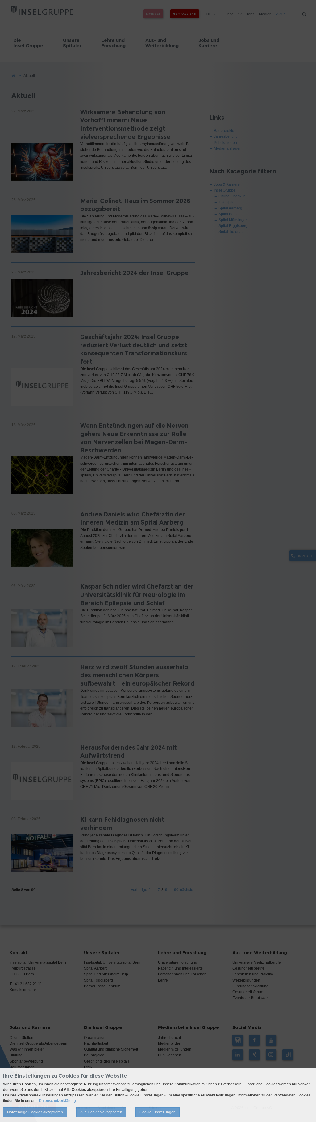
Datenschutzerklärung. (58, 1101)
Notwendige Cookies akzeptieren (35, 1112)
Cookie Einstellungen (157, 1112)
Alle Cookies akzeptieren (101, 1112)
